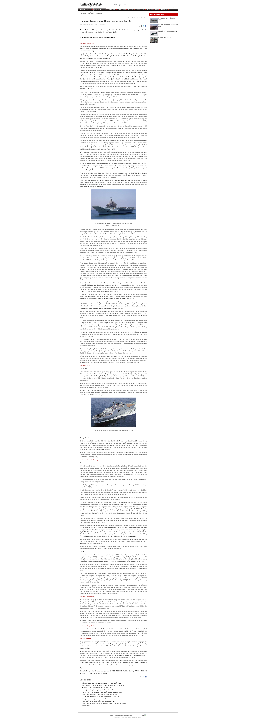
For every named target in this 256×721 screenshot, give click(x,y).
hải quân (138, 17)
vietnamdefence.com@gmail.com (124, 715)
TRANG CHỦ (83, 13)
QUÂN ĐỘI (150, 9)
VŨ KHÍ (104, 9)
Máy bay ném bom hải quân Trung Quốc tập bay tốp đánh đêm (102, 692)
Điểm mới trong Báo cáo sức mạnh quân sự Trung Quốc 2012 (101, 683)
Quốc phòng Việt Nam (157, 14)
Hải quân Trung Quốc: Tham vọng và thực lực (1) (97, 687)
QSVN (157, 9)
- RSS (142, 715)
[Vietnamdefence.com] (92, 5)
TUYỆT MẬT (112, 9)
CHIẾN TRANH (140, 9)
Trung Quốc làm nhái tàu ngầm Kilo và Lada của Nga (98, 701)
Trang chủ (82, 9)
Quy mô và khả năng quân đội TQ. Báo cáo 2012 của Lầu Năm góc (103, 685)
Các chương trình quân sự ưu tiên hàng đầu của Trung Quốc (101, 696)
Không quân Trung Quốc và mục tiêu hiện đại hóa (97, 699)
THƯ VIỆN (164, 9)
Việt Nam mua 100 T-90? (165, 37)
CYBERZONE (122, 9)
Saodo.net (136, 715)
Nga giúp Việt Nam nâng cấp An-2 (167, 31)
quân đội (133, 17)
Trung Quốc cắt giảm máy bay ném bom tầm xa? (97, 690)
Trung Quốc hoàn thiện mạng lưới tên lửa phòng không (99, 694)
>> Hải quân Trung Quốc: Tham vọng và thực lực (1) (97, 37)
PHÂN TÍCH (97, 9)
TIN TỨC (89, 9)
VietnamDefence (85, 30)
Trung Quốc (99, 13)
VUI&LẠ (130, 9)
